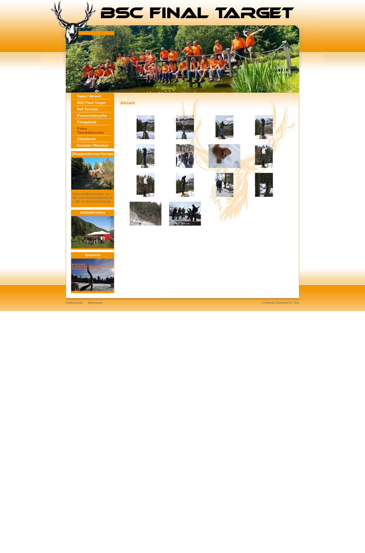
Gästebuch (86, 139)
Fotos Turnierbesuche (90, 130)
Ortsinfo (269, 303)
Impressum (95, 303)
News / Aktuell (89, 96)
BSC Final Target (91, 103)
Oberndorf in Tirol (287, 303)
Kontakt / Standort (92, 145)
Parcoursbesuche (92, 116)
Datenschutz (74, 303)
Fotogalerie (87, 122)
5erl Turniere (87, 109)
